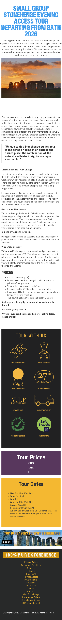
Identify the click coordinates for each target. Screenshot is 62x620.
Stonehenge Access (31, 600)
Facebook (31, 582)
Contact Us (31, 571)
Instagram (31, 585)
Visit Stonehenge (31, 594)
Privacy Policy (31, 562)
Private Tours (31, 579)
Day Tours (31, 574)
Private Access (31, 577)
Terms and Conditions (31, 565)
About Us (31, 568)
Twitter (31, 588)
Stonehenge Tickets (31, 597)
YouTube (31, 591)
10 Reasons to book (31, 603)
